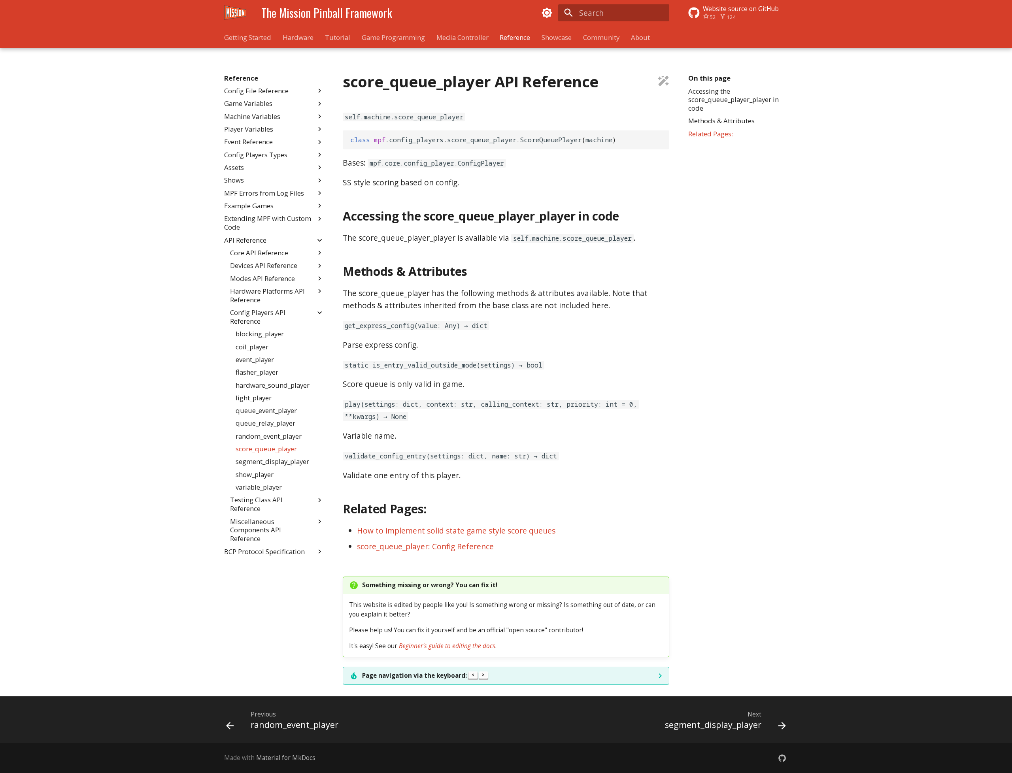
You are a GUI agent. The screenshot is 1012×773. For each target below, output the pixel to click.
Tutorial (337, 37)
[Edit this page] (663, 82)
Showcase (557, 37)
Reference (515, 37)
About (640, 37)
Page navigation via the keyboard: (423, 675)
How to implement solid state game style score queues (456, 530)
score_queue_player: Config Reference (425, 546)
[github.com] (781, 757)
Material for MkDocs (285, 758)
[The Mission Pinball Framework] (235, 13)
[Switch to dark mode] (546, 12)
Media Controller (462, 37)
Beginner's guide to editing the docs (447, 646)
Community (601, 37)
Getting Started (247, 37)
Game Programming (393, 37)
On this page (709, 78)
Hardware (298, 37)
